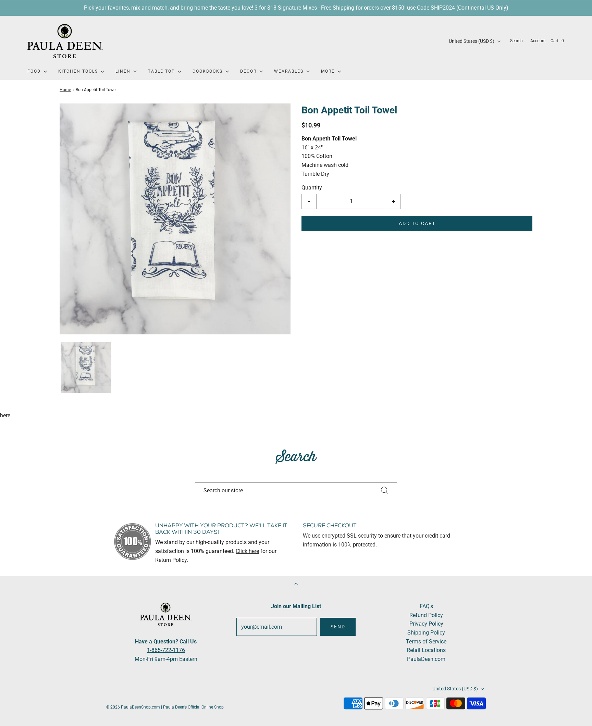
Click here (247, 551)
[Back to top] (296, 584)
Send (338, 626)
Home (65, 89)
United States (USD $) (472, 41)
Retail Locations (426, 650)
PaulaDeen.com (426, 659)
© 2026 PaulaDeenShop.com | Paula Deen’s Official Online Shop (165, 707)
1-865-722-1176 (166, 650)
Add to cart (417, 223)
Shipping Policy (426, 632)
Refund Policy (426, 615)
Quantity (311, 187)
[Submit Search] (384, 490)
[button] (86, 367)
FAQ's (426, 606)
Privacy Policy (426, 623)
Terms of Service (426, 641)
